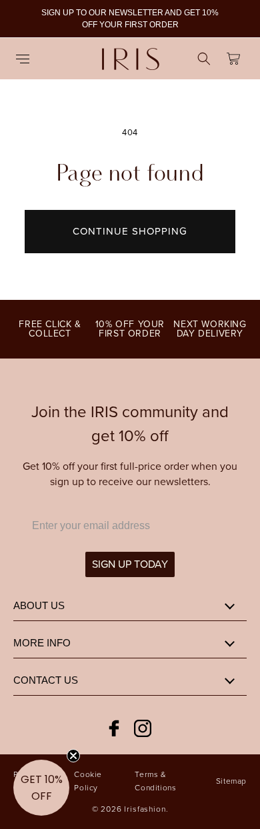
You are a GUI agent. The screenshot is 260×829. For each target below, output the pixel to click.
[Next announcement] (235, 18)
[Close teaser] (73, 755)
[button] (26, 58)
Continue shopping (130, 231)
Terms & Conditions (155, 780)
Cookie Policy (88, 780)
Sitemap (231, 780)
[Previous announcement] (24, 18)
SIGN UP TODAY (130, 564)
